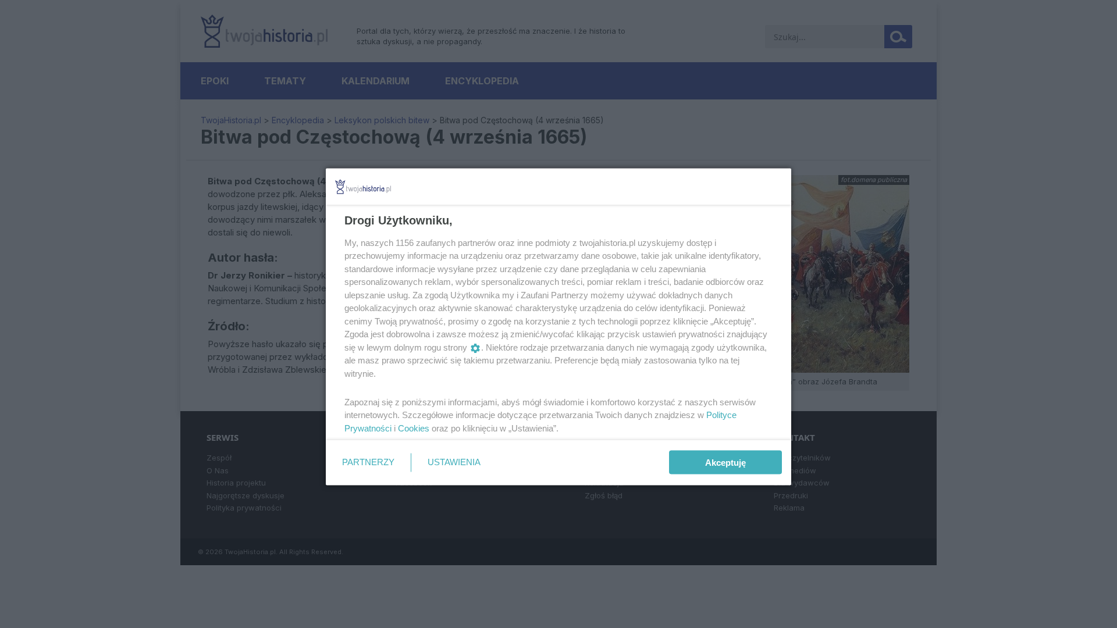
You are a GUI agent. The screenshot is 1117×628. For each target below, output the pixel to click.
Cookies (413, 428)
